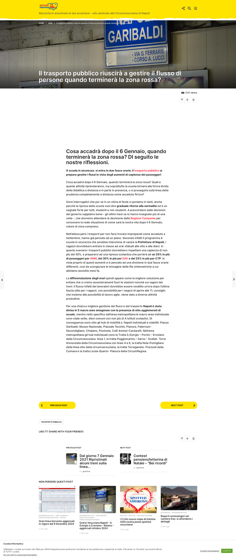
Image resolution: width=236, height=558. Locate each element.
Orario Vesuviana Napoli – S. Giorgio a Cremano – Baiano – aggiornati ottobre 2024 (96, 525)
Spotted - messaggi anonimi (140, 515)
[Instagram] (45, 550)
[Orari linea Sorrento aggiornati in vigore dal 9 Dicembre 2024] (57, 499)
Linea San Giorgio (86, 517)
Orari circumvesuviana (49, 517)
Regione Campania (143, 218)
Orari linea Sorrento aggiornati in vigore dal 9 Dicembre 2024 (57, 522)
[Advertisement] (118, 124)
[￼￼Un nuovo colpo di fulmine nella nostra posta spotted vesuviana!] (138, 499)
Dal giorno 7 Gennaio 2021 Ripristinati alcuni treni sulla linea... (97, 461)
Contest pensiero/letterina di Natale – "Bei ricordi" (150, 459)
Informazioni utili (46, 515)
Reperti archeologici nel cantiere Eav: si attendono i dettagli (177, 519)
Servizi (63, 517)
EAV (125, 258)
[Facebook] (39, 550)
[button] (183, 8)
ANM (93, 258)
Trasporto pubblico (51, 422)
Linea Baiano (101, 515)
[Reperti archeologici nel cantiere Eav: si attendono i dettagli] (179, 498)
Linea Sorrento (61, 515)
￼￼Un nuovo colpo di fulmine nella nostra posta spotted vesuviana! (138, 522)
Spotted (123, 515)
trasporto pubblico (146, 170)
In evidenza (165, 512)
